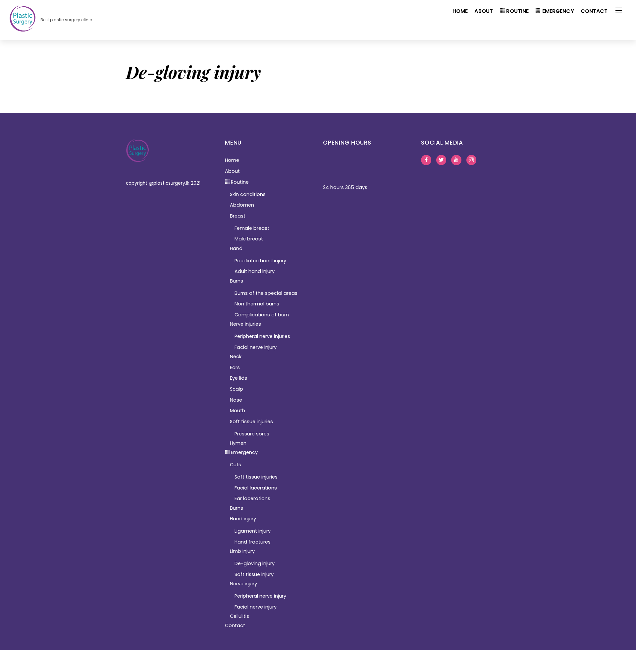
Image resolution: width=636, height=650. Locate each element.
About (483, 11)
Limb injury (242, 551)
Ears (235, 367)
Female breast (252, 228)
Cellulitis (239, 616)
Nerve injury (243, 583)
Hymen (238, 443)
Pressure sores (252, 433)
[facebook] (426, 159)
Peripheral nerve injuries (262, 336)
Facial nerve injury (256, 347)
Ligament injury (253, 531)
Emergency (557, 11)
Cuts (235, 464)
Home (460, 11)
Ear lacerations (252, 498)
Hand (236, 248)
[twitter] (441, 159)
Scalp (236, 389)
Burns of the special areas (266, 293)
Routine (517, 11)
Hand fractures (253, 542)
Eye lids (238, 378)
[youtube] (456, 159)
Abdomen (242, 205)
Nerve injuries (245, 324)
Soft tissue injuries (251, 421)
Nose (236, 400)
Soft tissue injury (254, 574)
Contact (594, 11)
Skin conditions (248, 194)
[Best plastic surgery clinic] (22, 28)
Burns (236, 281)
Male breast (249, 238)
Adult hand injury (255, 271)
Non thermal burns (257, 303)
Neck (235, 356)
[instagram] (471, 159)
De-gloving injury (255, 563)
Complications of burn (262, 314)
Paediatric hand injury (260, 260)
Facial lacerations (256, 488)
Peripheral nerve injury (260, 596)
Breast (237, 216)
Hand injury (243, 518)
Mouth (237, 410)
